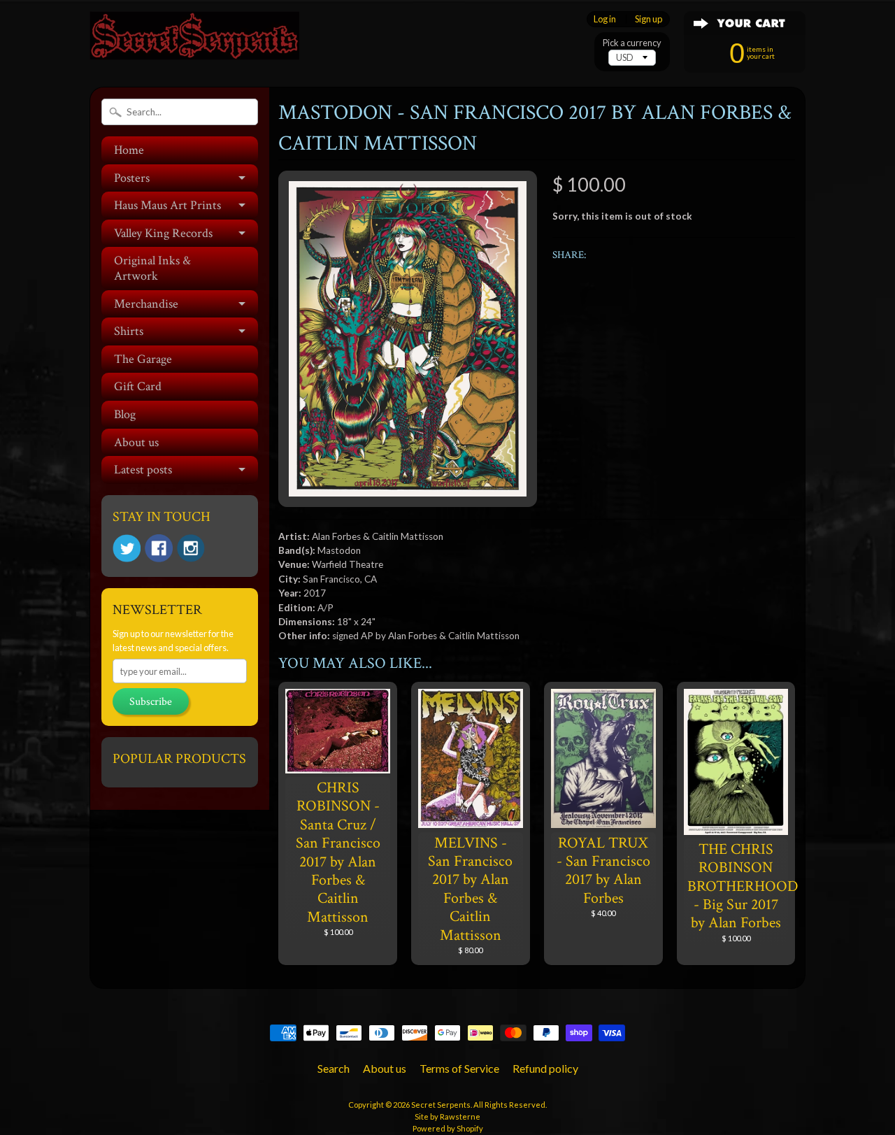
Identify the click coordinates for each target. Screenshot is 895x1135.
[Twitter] (127, 548)
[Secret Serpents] (194, 41)
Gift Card (138, 386)
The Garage (143, 359)
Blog (125, 414)
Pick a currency (632, 43)
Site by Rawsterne (447, 1116)
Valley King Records (163, 233)
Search (333, 1068)
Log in (605, 19)
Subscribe (150, 701)
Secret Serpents (441, 1104)
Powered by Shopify (448, 1128)
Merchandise (146, 304)
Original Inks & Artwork (152, 268)
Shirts (128, 331)
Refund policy (545, 1068)
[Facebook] (159, 548)
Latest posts (143, 470)
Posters (132, 178)
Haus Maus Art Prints (167, 205)
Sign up (648, 19)
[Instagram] (191, 548)
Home (129, 150)
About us (136, 442)
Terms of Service (459, 1068)
